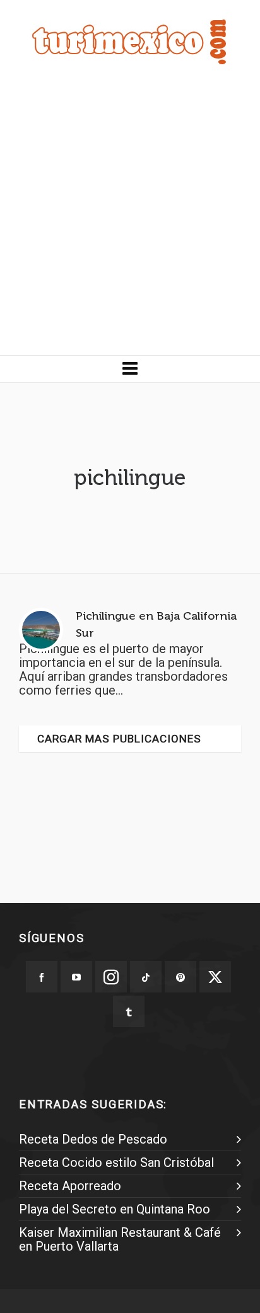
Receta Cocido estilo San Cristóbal (116, 1162)
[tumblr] (129, 1011)
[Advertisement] (130, 219)
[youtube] (76, 976)
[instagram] (111, 976)
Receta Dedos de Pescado (93, 1139)
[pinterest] (180, 976)
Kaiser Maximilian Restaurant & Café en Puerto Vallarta (120, 1239)
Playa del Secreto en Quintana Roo (114, 1209)
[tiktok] (146, 976)
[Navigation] (130, 369)
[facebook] (41, 976)
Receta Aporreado (70, 1185)
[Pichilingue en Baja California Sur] (41, 630)
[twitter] (215, 976)
